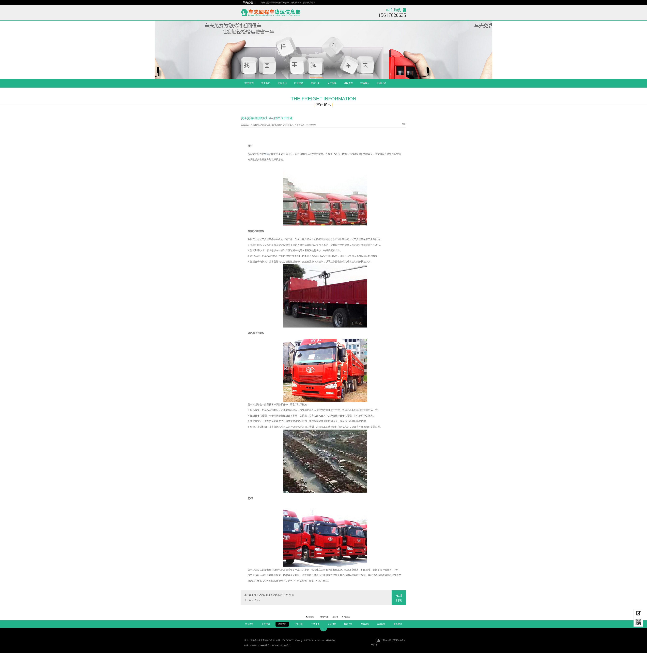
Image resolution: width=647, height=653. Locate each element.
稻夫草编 (324, 616)
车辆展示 (364, 83)
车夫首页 (249, 83)
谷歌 (401, 640)
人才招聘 (331, 83)
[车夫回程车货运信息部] (282, 12)
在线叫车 (381, 624)
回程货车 (348, 83)
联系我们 (381, 83)
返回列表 (399, 598)
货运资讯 (282, 83)
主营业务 (315, 83)
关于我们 (265, 83)
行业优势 (298, 83)
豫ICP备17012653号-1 (280, 645)
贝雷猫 (335, 616)
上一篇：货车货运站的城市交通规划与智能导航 (269, 595)
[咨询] (638, 613)
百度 (395, 640)
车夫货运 (346, 616)
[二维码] (638, 622)
